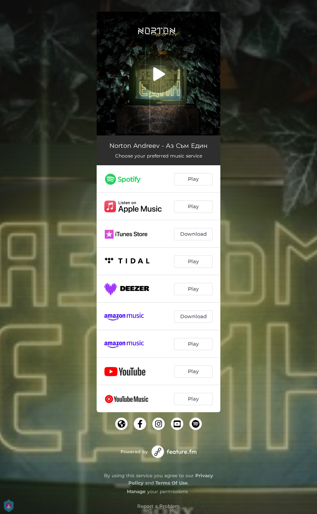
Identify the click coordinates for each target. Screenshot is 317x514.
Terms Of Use (171, 483)
